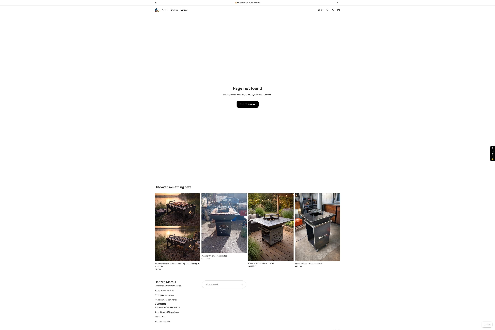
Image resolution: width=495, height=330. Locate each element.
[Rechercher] (327, 10)
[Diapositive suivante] (243, 223)
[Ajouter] (196, 257)
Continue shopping (247, 104)
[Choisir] (242, 249)
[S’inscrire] (242, 284)
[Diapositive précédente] (205, 223)
